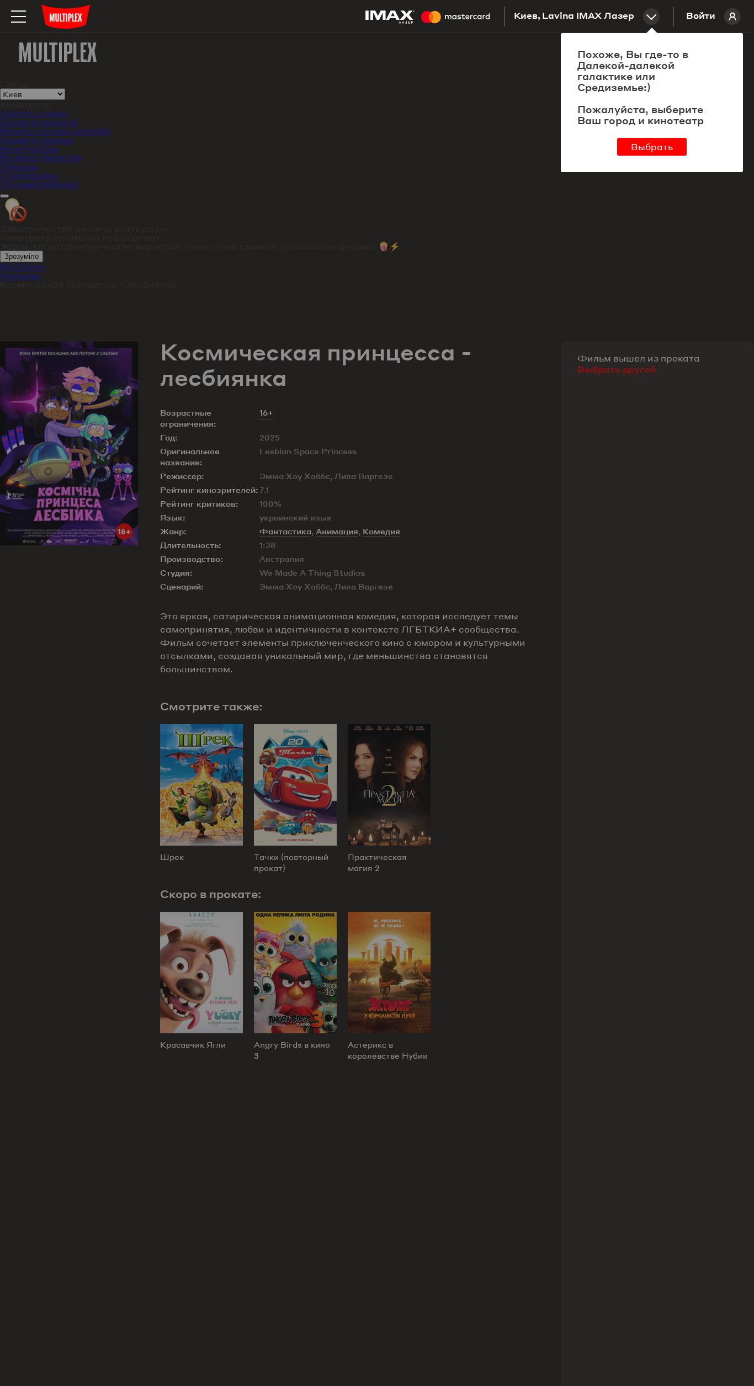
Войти (700, 16)
